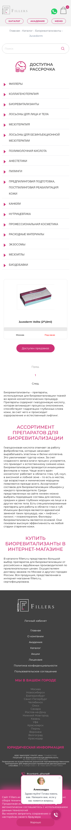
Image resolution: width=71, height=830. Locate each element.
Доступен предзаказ (35, 348)
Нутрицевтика (20, 213)
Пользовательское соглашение (35, 671)
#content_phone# (38, 773)
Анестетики (18, 160)
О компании (35, 636)
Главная (35, 630)
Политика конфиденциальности (35, 665)
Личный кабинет (35, 620)
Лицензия (35, 659)
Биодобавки (18, 264)
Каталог (14, 21)
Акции (35, 653)
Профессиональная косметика (33, 224)
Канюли (15, 203)
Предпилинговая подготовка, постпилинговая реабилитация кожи (33, 187)
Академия (37, 21)
